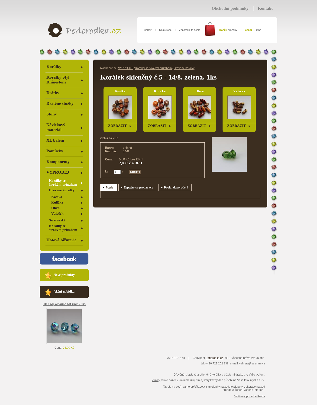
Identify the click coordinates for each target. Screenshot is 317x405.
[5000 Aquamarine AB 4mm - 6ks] (64, 342)
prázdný (232, 30)
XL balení (55, 140)
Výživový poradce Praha (249, 396)
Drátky (52, 92)
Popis (109, 187)
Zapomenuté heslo (189, 30)
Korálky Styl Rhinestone (57, 79)
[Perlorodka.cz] (84, 36)
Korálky (53, 66)
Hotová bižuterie (61, 240)
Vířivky (156, 380)
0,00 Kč (257, 30)
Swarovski (57, 220)
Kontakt (265, 8)
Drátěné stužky (60, 103)
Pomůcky (54, 151)
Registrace (165, 30)
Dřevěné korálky (61, 190)
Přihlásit (147, 30)
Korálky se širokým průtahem (63, 182)
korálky (216, 374)
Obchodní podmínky (230, 8)
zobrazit (117, 126)
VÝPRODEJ (57, 172)
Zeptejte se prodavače (138, 187)
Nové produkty (64, 275)
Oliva (55, 208)
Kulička (57, 202)
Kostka (56, 197)
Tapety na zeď (172, 386)
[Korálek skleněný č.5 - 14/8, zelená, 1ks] (229, 171)
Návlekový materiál (55, 127)
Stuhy (51, 114)
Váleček (57, 213)
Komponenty (58, 161)
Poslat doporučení (176, 187)
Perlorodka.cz (214, 358)
